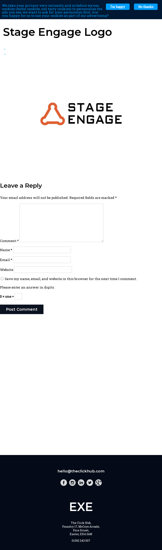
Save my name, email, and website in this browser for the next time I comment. (71, 278)
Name (6, 250)
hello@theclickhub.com (81, 471)
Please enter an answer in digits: (27, 287)
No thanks (145, 7)
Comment (9, 240)
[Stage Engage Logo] (81, 167)
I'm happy (117, 7)
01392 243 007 (81, 540)
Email (6, 259)
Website (6, 269)
